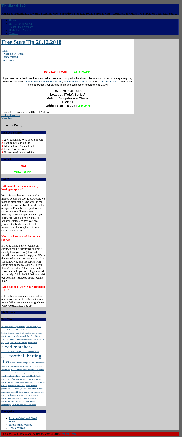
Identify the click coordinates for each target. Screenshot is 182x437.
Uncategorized (9, 56)
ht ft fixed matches (36, 370)
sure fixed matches (35, 389)
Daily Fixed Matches (20, 30)
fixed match (32, 343)
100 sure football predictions (13, 327)
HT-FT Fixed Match (108, 81)
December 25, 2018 (12, 53)
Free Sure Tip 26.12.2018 (31, 42)
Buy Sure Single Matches (77, 81)
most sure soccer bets (10, 373)
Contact (13, 33)
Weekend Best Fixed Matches (24, 405)
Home (12, 20)
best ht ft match (20, 336)
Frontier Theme (69, 433)
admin (4, 50)
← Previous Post (10, 115)
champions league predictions (21, 339)
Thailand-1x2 (13, 6)
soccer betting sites (27, 379)
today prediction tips (27, 401)
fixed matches (16, 347)
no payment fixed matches (30, 373)
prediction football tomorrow (13, 376)
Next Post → (8, 118)
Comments (7, 60)
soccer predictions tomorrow (13, 386)
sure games (5, 392)
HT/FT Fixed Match (20, 23)
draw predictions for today (16, 343)
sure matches (35, 392)
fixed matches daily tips (15, 352)
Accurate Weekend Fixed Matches (42, 81)
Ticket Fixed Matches (21, 26)
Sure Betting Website (18, 389)
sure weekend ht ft (24, 395)
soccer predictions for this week (33, 382)
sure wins (19, 398)
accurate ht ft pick (33, 327)
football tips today (16, 366)
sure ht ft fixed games (20, 392)
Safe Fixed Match (33, 376)
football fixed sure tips (19, 363)
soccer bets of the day (10, 379)
